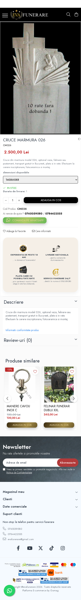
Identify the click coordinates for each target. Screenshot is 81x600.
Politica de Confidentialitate (19, 472)
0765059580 (14, 529)
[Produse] (5, 16)
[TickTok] (51, 548)
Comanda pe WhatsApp (28, 220)
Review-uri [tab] (18, 340)
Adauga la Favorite (16, 231)
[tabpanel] (40, 78)
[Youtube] (29, 548)
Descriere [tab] (13, 302)
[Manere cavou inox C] (22, 385)
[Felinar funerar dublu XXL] (59, 385)
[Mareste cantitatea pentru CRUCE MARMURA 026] (19, 200)
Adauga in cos (51, 200)
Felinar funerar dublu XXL (57, 408)
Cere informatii (43, 231)
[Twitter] (40, 548)
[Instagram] (63, 548)
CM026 (7, 145)
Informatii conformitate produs (22, 330)
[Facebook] (18, 548)
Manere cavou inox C (18, 408)
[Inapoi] (78, 139)
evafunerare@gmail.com (20, 539)
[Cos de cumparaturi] (76, 14)
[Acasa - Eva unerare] (29, 15)
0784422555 (14, 534)
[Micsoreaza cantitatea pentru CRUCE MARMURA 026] (6, 200)
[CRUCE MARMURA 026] (40, 78)
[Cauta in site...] (68, 14)
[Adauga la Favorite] (35, 371)
